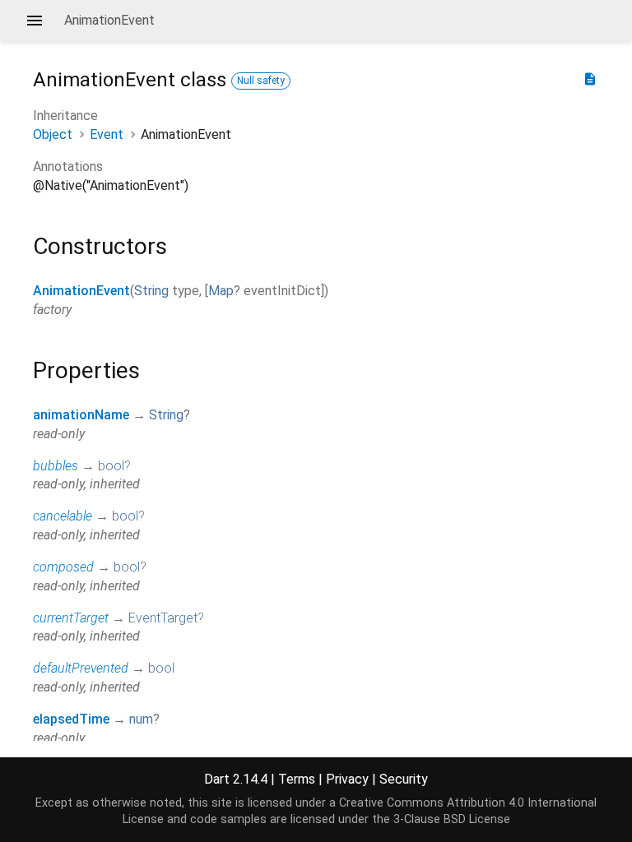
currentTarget (71, 618)
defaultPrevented (80, 668)
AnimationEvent (81, 290)
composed (63, 567)
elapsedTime (71, 719)
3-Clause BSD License (451, 819)
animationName (81, 415)
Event (106, 134)
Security (403, 779)
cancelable (62, 516)
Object (52, 134)
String (151, 290)
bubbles (55, 466)
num (141, 719)
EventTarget (163, 618)
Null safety (261, 80)
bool (111, 466)
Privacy (347, 779)
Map (221, 290)
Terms (296, 779)
